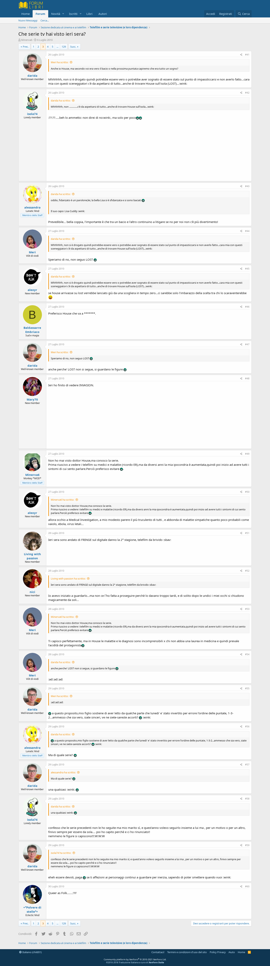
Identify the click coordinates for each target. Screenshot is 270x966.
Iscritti (73, 14)
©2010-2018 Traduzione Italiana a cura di (135, 962)
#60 (247, 886)
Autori (102, 14)
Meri (32, 252)
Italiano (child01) (32, 952)
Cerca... (45, 20)
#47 (247, 344)
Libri (89, 14)
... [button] (57, 46)
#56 (247, 726)
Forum (40, 14)
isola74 (32, 114)
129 (64, 46)
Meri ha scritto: (59, 62)
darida (32, 75)
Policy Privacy (218, 952)
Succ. (73, 46)
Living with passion (32, 556)
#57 (247, 764)
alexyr (32, 290)
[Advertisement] (148, 149)
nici (32, 592)
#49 (247, 453)
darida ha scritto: (61, 100)
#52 (247, 570)
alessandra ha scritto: (63, 772)
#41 (247, 54)
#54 (247, 654)
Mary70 (32, 399)
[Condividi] (241, 55)
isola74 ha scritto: (61, 853)
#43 (247, 186)
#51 (247, 533)
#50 (247, 492)
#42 (247, 92)
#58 (247, 798)
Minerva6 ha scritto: (62, 499)
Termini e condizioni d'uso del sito (187, 952)
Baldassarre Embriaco (32, 330)
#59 (247, 845)
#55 (247, 688)
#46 (247, 306)
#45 (247, 268)
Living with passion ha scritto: (68, 578)
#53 (247, 609)
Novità (55, 14)
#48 (247, 378)
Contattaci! (157, 952)
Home (25, 14)
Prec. (25, 46)
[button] (63, 13)
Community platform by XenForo (135, 959)
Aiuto (231, 952)
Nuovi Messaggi (27, 20)
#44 (247, 231)
